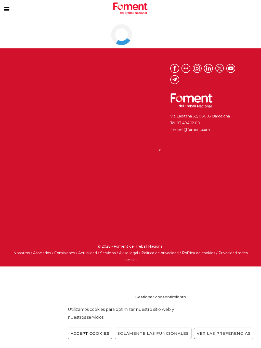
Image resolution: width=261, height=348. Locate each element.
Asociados (42, 253)
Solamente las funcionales (153, 333)
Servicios (108, 253)
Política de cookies (198, 253)
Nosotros (22, 253)
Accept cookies (90, 333)
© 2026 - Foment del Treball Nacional (130, 246)
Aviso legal (128, 253)
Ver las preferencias (224, 333)
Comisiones (64, 253)
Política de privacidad (160, 253)
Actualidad (87, 253)
